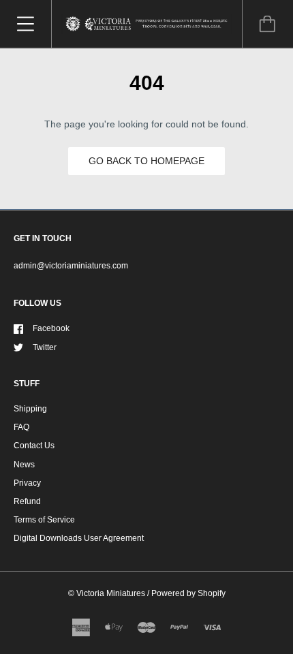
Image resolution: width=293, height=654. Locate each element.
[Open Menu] (25, 24)
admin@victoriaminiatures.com (71, 265)
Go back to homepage (146, 160)
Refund (27, 501)
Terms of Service (44, 520)
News (24, 464)
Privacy (27, 483)
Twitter (45, 347)
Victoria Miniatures (110, 593)
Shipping (30, 409)
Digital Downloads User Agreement (79, 538)
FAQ (21, 427)
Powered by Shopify (188, 593)
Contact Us (34, 445)
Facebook (51, 328)
